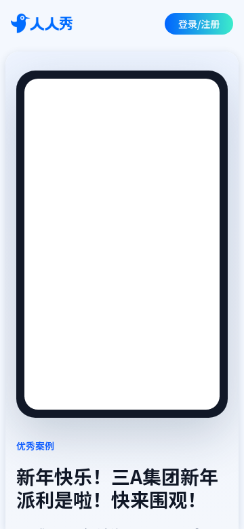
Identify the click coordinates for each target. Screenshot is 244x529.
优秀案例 (35, 445)
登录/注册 (199, 24)
